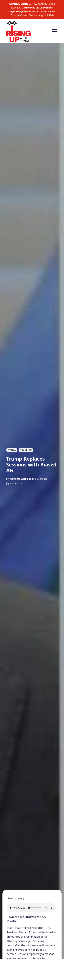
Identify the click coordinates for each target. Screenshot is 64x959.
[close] (60, 9)
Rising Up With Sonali (22, 478)
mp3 (23, 917)
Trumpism (26, 450)
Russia (12, 450)
